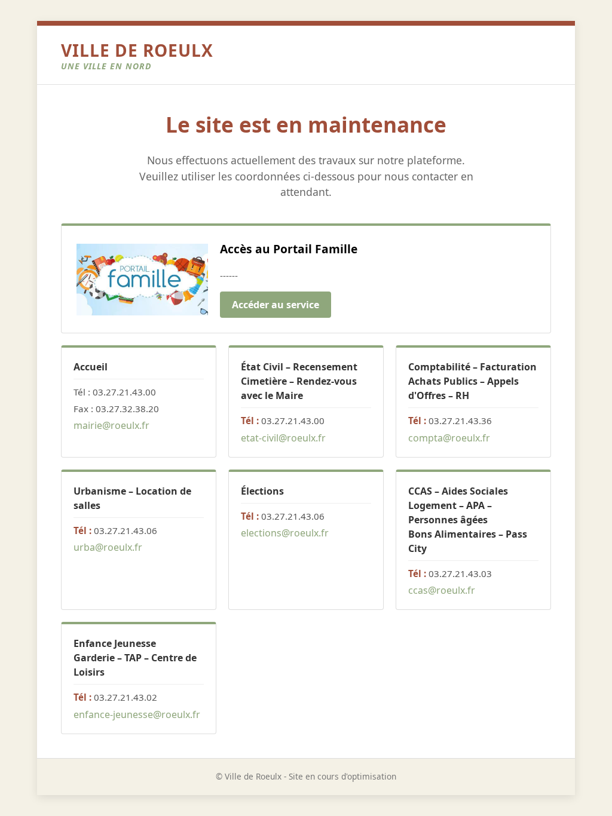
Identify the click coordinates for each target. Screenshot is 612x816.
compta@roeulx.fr (449, 437)
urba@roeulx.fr (108, 547)
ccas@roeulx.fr (441, 590)
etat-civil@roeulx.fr (283, 437)
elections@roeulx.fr (285, 532)
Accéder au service (275, 304)
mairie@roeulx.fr (111, 425)
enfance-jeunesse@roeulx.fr (137, 714)
